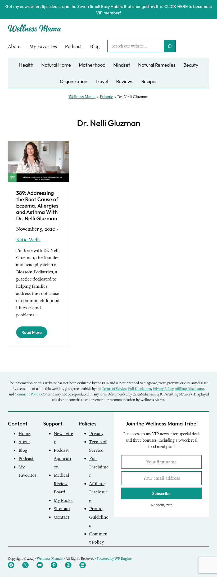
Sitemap (62, 509)
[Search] (169, 46)
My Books (63, 500)
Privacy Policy (163, 388)
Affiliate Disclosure (189, 388)
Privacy (96, 433)
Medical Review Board (61, 483)
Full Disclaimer (139, 388)
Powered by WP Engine (114, 558)
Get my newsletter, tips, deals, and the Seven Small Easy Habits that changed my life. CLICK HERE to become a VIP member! (108, 9)
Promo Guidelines (98, 517)
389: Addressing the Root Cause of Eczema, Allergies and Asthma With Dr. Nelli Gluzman (37, 206)
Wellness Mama (82, 97)
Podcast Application (62, 458)
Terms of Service (114, 388)
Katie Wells (28, 239)
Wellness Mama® (50, 558)
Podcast (26, 458)
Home (24, 433)
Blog (23, 450)
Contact (61, 517)
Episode (106, 97)
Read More (31, 332)
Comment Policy (27, 394)
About (24, 442)
